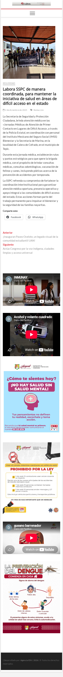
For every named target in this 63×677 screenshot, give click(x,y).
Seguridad (9, 83)
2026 (35, 660)
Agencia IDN (26, 660)
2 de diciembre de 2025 (16, 110)
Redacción (39, 110)
